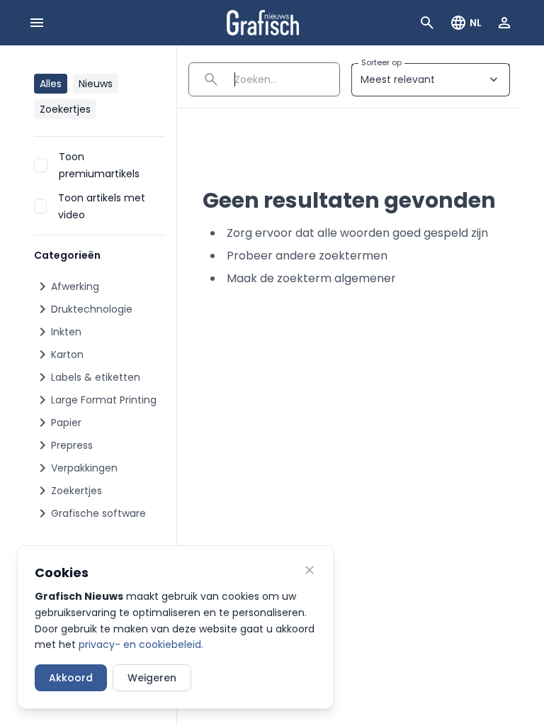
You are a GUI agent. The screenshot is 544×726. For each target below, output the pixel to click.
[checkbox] (40, 165)
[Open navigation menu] (37, 23)
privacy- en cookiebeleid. (141, 644)
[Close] (309, 570)
